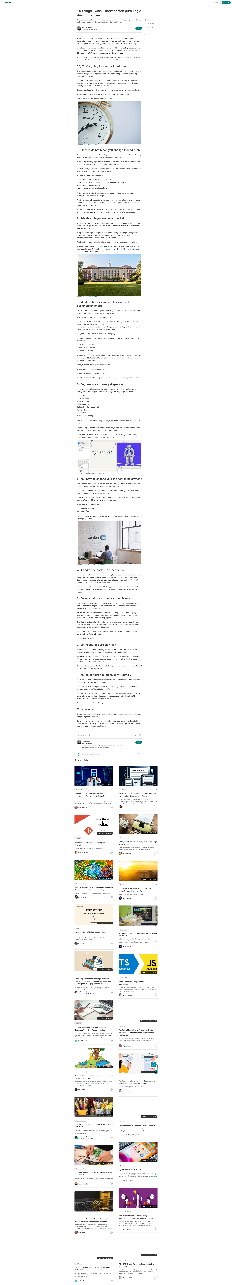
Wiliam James (127, 1046)
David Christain (82, 1041)
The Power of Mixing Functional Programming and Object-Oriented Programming (137, 1082)
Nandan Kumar (82, 944)
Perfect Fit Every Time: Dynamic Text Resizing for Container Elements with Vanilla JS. (137, 794)
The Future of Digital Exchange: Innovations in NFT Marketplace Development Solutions (93, 1220)
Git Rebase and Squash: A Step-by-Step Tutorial (90, 844)
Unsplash (94, 144)
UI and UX (81, 730)
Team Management (125, 1211)
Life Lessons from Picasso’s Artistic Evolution (137, 1126)
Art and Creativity (80, 1072)
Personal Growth (80, 883)
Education (90, 730)
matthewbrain (82, 1281)
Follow (138, 28)
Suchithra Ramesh (128, 1180)
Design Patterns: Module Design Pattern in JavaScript (91, 933)
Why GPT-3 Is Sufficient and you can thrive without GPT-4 (136, 1265)
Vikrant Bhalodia (83, 807)
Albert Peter (81, 1232)
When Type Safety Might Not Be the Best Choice (133, 983)
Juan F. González (83, 1184)
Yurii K (124, 807)
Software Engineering (82, 789)
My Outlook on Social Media (130, 1170)
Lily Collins (81, 1089)
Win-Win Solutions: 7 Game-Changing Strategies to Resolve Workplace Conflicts (136, 1217)
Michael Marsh (86, 296)
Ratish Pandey (127, 1229)
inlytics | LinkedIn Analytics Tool (90, 564)
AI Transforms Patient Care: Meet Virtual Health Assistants (138, 934)
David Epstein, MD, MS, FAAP (131, 1135)
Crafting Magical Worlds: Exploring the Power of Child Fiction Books (93, 1077)
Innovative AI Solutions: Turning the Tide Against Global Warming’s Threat (135, 889)
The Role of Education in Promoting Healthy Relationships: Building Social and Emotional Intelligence (136, 1032)
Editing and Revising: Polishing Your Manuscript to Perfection (138, 843)
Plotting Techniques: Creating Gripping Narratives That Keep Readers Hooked (90, 1028)
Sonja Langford (86, 144)
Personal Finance (80, 1120)
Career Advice (80, 974)
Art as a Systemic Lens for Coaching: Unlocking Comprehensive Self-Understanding (93, 888)
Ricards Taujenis (127, 995)
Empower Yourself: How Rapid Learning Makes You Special (93, 1173)
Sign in (217, 2)
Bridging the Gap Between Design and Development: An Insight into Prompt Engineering (89, 795)
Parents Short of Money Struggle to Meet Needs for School (93, 1125)
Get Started (226, 2)
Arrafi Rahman (127, 898)
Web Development (125, 789)
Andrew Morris (127, 853)
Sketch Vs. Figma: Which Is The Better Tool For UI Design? (93, 1268)
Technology (123, 929)
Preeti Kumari (82, 897)
